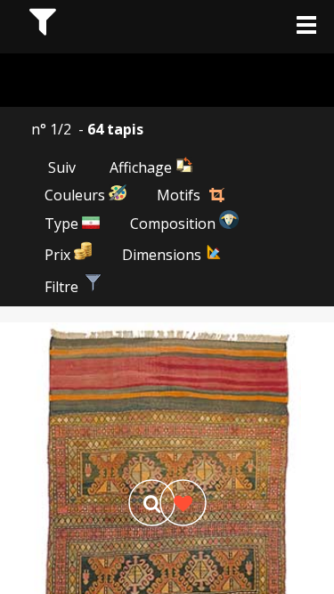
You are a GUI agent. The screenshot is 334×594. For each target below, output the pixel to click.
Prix (59, 254)
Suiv (62, 167)
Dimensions (163, 254)
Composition (174, 223)
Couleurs (77, 195)
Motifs (178, 195)
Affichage (142, 167)
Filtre (63, 287)
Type (63, 223)
